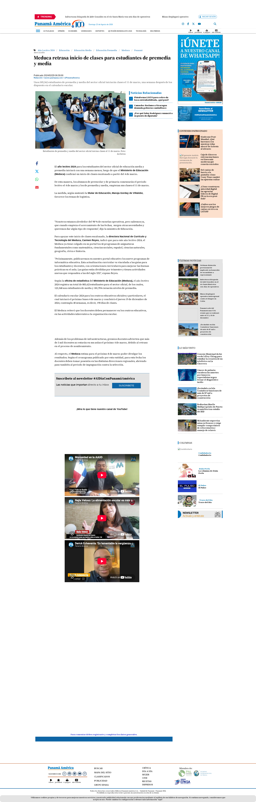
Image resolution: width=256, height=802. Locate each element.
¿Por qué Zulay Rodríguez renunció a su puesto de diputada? (153, 114)
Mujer (145, 774)
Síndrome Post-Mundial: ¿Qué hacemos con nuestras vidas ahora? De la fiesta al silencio (209, 142)
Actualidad (48, 31)
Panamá (138, 50)
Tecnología (141, 31)
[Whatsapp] (64, 773)
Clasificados (102, 776)
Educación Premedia (107, 50)
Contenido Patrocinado (193, 131)
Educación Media (83, 50)
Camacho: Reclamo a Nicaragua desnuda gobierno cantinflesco (150, 106)
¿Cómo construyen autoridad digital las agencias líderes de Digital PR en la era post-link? (210, 192)
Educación (64, 50)
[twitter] (193, 24)
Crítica (146, 767)
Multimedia (155, 31)
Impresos (147, 784)
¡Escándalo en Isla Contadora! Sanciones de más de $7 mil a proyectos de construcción (209, 329)
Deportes (99, 31)
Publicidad (100, 780)
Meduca (126, 50)
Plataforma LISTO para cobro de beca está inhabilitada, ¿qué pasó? (151, 98)
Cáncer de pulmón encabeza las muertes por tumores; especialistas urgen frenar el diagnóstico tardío (208, 376)
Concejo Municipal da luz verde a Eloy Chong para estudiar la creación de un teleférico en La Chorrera (210, 359)
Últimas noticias (190, 260)
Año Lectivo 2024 (46, 50)
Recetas (146, 781)
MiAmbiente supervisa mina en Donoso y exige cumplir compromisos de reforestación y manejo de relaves (209, 425)
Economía (72, 31)
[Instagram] (183, 24)
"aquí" (160, 799)
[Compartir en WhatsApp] (37, 180)
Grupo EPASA (101, 784)
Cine (144, 777)
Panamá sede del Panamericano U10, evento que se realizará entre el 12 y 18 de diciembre (209, 313)
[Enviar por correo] (37, 187)
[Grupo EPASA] (182, 783)
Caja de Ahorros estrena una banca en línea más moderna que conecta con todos (210, 159)
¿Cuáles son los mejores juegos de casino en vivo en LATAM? (210, 208)
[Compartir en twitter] (37, 171)
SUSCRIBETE (126, 385)
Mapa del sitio (102, 772)
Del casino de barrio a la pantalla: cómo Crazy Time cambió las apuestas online (210, 175)
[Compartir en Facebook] (37, 163)
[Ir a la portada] (53, 24)
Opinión (61, 31)
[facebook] (188, 24)
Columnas (185, 442)
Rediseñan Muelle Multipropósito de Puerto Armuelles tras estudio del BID (210, 408)
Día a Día (147, 771)
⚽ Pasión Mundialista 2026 (120, 31)
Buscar (98, 768)
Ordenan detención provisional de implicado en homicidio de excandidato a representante (210, 270)
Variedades (86, 31)
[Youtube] (199, 24)
